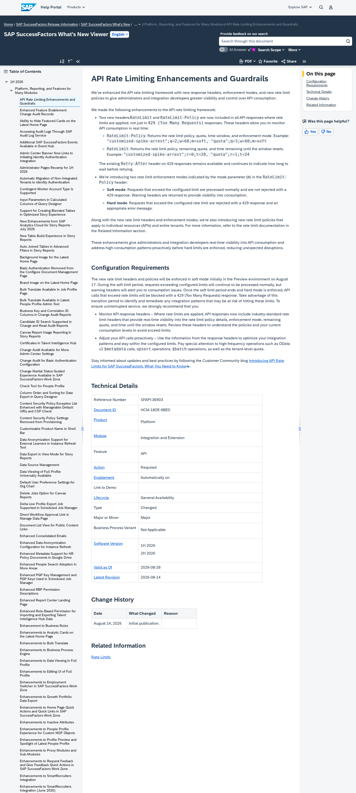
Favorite (268, 61)
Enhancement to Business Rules (44, 626)
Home (8, 24)
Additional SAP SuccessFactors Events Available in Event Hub (48, 144)
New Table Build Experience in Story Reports (47, 238)
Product (100, 420)
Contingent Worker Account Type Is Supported (46, 191)
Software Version (108, 543)
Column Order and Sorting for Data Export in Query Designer (46, 395)
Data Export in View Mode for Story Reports (46, 456)
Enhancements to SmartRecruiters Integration (45, 778)
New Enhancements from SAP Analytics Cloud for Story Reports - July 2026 (46, 225)
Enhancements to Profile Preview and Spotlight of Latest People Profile (48, 741)
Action (99, 467)
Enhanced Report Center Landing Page (45, 602)
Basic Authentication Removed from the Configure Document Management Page (49, 272)
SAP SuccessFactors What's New (105, 24)
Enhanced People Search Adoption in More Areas (48, 566)
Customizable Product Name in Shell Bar (48, 430)
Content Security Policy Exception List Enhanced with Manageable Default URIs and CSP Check (48, 407)
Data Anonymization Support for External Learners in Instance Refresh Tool (48, 443)
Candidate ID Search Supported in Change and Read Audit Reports (46, 323)
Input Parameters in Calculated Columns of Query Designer (43, 201)
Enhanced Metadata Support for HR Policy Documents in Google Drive (46, 555)
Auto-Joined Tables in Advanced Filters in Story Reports (44, 248)
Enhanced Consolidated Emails (43, 536)
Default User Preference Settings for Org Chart (47, 484)
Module (100, 436)
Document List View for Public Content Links (49, 527)
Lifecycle (101, 498)
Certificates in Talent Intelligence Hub (48, 343)
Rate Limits (100, 657)
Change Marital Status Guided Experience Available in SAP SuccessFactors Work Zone (42, 375)
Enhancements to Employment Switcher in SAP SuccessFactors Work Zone (48, 686)
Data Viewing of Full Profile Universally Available (40, 473)
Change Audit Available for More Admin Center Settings (44, 352)
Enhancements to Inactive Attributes (47, 722)
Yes (310, 132)
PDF (246, 61)
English (118, 34)
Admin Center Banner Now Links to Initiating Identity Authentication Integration (46, 157)
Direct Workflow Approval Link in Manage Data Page (44, 516)
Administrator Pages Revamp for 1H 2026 (46, 169)
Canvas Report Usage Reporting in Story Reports (45, 334)
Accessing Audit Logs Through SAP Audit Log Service (46, 133)
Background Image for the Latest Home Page (44, 259)
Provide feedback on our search (244, 34)
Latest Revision (107, 577)
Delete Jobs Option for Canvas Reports (43, 495)
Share (288, 61)
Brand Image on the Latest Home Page (49, 283)
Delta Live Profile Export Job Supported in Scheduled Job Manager (48, 506)
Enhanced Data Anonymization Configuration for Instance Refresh (45, 544)
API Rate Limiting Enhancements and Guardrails (47, 101)
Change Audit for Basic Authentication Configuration (48, 362)
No (326, 132)
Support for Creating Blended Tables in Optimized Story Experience (47, 212)
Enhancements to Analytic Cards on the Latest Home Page (46, 634)
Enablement (104, 477)
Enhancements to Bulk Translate (44, 643)
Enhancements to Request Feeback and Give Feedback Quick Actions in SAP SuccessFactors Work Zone (47, 765)
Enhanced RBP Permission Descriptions (40, 591)
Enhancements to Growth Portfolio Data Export (46, 699)
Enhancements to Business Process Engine (46, 652)
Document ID (105, 410)
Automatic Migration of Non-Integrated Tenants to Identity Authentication (48, 180)
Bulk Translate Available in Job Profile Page (48, 291)
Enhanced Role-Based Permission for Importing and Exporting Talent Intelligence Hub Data (48, 615)
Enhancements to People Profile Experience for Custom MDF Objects (47, 731)
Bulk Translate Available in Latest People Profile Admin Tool (44, 302)
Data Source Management (39, 465)
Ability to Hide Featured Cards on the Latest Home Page (48, 123)
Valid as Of (103, 567)
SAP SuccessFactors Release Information (47, 24)
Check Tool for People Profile (42, 386)
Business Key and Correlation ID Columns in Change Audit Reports (45, 313)
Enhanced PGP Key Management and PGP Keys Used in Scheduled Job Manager (48, 579)
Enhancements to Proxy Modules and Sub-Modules (48, 752)
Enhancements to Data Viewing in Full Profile (48, 662)
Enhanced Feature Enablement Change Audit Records (43, 112)
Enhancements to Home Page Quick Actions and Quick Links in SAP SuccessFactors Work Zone (47, 711)
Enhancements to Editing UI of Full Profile (46, 673)
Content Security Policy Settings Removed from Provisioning (44, 420)
